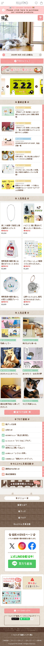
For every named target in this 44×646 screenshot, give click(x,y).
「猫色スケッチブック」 (20, 459)
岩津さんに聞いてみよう (15, 447)
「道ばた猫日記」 (18, 435)
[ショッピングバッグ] (41, 3)
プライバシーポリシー (17, 640)
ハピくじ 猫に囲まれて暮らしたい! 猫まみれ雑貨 (33, 227)
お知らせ (9, 430)
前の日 (4, 55)
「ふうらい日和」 (16, 453)
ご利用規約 (6, 640)
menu (40, 18)
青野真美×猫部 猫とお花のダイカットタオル (10, 262)
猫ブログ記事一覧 (22, 412)
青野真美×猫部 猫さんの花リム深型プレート (10, 298)
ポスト (16, 618)
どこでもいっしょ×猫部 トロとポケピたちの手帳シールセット (33, 262)
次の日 (40, 55)
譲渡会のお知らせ (13, 469)
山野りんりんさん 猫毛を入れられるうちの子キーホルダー (33, 298)
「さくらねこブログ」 (19, 441)
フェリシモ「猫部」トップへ (22, 636)
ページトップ (22, 610)
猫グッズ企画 (11, 424)
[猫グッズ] (22, 511)
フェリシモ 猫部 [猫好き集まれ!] (4, 18)
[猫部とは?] (22, 505)
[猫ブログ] (22, 518)
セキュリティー (30, 640)
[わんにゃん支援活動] (22, 524)
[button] (7, 86)
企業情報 (38, 640)
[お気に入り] (36, 3)
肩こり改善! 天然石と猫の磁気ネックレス (10, 226)
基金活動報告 (11, 474)
